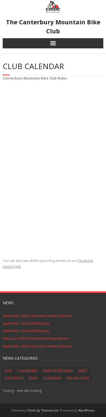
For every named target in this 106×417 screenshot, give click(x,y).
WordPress (86, 410)
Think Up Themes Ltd (42, 410)
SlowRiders (52, 378)
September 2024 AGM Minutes (26, 331)
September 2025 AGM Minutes (26, 323)
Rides (33, 378)
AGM (8, 371)
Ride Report (14, 378)
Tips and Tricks (78, 378)
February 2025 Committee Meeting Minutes (36, 338)
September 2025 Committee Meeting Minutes (37, 316)
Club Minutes (27, 371)
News (82, 371)
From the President (58, 371)
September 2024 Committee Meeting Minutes (37, 346)
